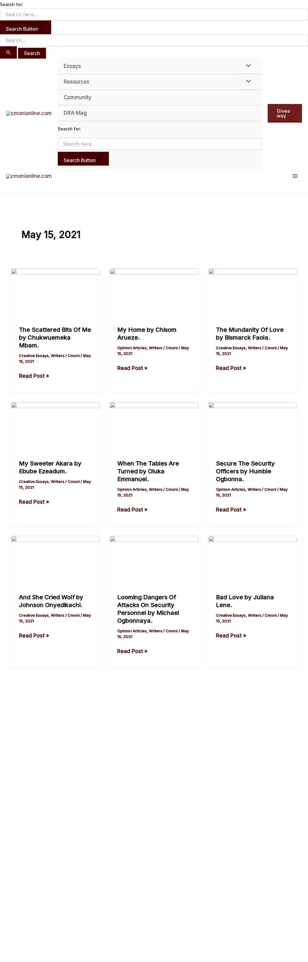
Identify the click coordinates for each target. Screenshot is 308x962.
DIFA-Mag (75, 113)
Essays (72, 66)
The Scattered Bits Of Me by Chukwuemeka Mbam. (55, 337)
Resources (76, 82)
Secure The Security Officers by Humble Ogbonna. (245, 471)
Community (77, 97)
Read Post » (34, 375)
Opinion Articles (132, 347)
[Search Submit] (8, 52)
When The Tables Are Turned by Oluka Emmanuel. (148, 471)
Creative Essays (34, 355)
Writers (57, 355)
